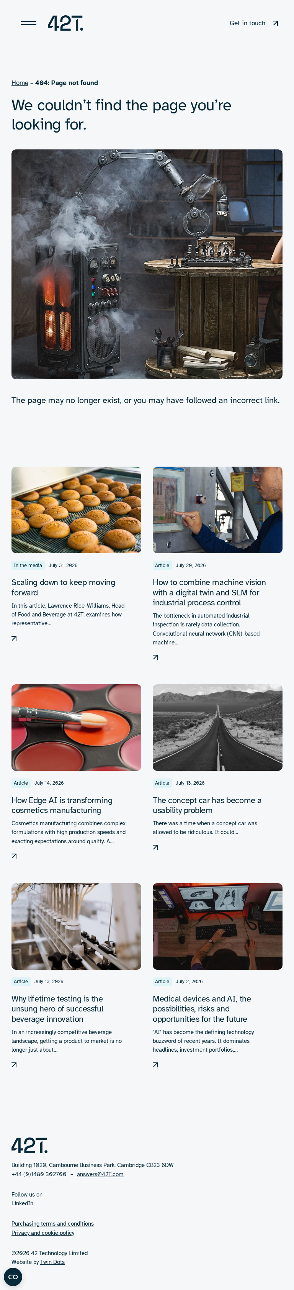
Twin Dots (52, 1262)
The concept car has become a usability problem (207, 805)
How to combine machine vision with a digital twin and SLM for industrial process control (209, 592)
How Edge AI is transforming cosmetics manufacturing (61, 805)
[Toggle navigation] (28, 23)
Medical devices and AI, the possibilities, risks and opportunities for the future (202, 1008)
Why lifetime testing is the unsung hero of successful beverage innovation (57, 1008)
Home (19, 83)
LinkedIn (22, 1203)
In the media (28, 565)
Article (162, 565)
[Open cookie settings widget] (13, 1277)
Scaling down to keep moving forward (63, 587)
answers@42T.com (100, 1174)
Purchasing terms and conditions (52, 1223)
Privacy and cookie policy (42, 1232)
